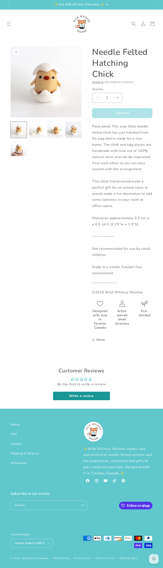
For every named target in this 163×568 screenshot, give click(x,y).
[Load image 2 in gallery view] (37, 130)
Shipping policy (128, 558)
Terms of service (105, 558)
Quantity (98, 89)
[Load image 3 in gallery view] (55, 130)
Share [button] (100, 340)
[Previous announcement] (8, 4)
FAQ (14, 434)
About (15, 424)
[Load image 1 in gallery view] (19, 130)
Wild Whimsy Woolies (35, 558)
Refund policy (61, 558)
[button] (9, 23)
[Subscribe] (82, 505)
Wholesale (19, 463)
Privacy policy (82, 558)
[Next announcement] (154, 4)
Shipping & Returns (25, 453)
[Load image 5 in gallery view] (19, 148)
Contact (16, 444)
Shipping (98, 82)
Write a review (81, 396)
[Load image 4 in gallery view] (73, 130)
